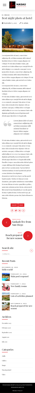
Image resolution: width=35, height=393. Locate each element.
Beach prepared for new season (21, 307)
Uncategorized (6, 370)
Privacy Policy (18, 390)
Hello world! (7, 269)
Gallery (14, 205)
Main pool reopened (19, 276)
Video (3, 375)
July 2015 (4, 342)
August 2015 (5, 337)
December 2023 (6, 323)
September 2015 (7, 332)
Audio (3, 356)
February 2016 (6, 328)
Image (7, 15)
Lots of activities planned (22, 296)
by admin (25, 23)
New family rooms (19, 286)
